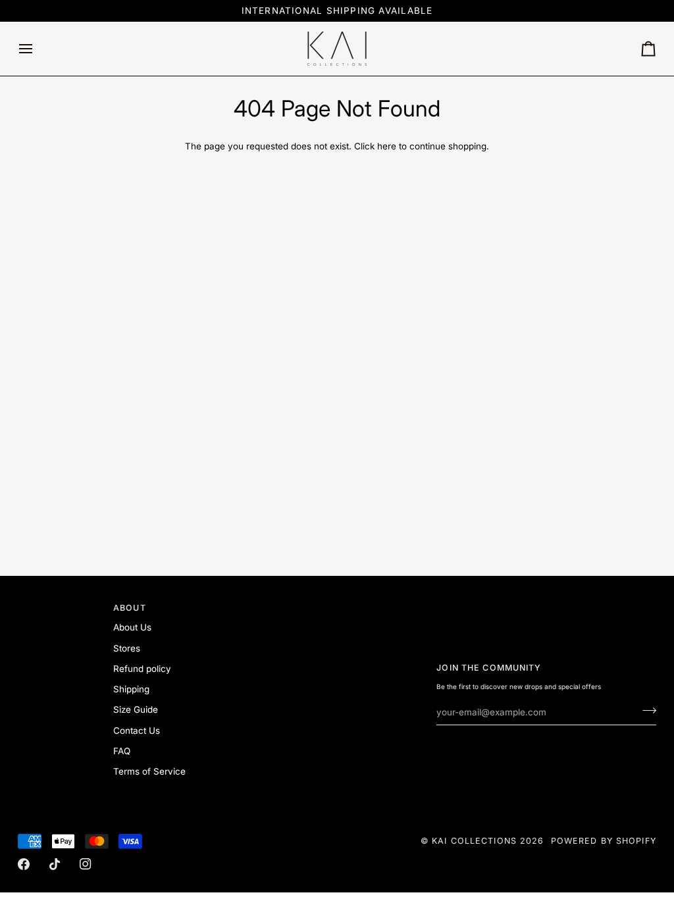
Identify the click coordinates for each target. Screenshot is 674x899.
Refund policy (142, 668)
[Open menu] (37, 49)
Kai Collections (474, 841)
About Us (132, 627)
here (386, 146)
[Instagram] (85, 864)
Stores (126, 648)
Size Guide (135, 709)
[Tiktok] (54, 864)
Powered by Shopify (603, 841)
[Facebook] (24, 864)
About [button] (129, 608)
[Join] (645, 710)
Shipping (131, 689)
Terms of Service (149, 771)
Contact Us (136, 730)
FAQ (121, 751)
